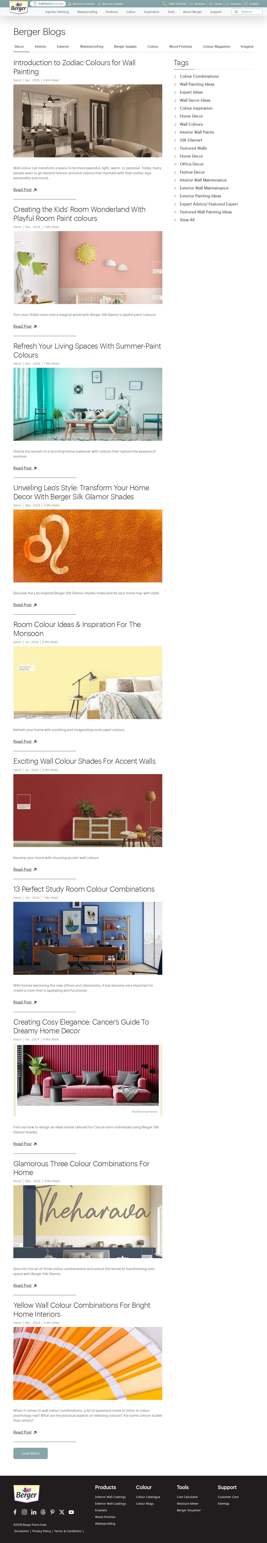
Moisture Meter (188, 1503)
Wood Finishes (105, 1517)
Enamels (101, 1510)
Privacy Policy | (42, 1531)
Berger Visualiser (189, 1510)
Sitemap (223, 1503)
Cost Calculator (187, 1497)
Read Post (22, 190)
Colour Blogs (145, 1503)
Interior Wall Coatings (110, 1497)
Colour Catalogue (148, 1497)
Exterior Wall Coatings (110, 1503)
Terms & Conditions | (69, 1531)
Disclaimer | (22, 1531)
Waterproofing (105, 1523)
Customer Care (228, 1497)
